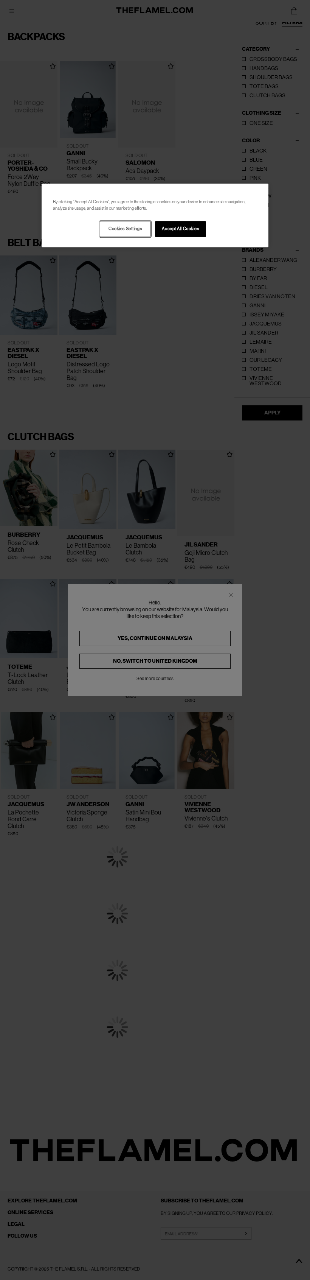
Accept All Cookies (180, 229)
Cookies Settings (125, 229)
